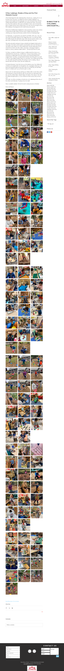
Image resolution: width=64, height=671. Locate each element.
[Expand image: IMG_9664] (24, 437)
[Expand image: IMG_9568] (37, 196)
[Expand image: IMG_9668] (12, 297)
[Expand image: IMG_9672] (12, 196)
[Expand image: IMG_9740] (24, 297)
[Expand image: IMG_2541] (12, 563)
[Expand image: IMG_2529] (12, 551)
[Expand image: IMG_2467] (12, 512)
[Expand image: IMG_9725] (12, 171)
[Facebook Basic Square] (47, 132)
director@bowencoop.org (28, 663)
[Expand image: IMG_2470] (24, 512)
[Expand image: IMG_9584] (12, 95)
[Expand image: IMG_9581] (24, 133)
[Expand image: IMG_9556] (24, 221)
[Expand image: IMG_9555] (12, 285)
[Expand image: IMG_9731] (24, 361)
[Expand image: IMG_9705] (12, 449)
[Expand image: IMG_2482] (37, 475)
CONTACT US (8, 657)
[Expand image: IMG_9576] (24, 285)
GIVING (7, 655)
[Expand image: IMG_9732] (12, 361)
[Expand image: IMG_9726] (37, 374)
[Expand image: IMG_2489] (12, 500)
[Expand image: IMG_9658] (12, 310)
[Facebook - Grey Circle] (29, 651)
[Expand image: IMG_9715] (37, 424)
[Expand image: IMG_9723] (37, 133)
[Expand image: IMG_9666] (37, 297)
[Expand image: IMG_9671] (24, 108)
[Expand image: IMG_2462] (12, 538)
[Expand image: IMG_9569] (24, 145)
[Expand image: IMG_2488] (12, 487)
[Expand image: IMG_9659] (24, 424)
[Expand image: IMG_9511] (37, 563)
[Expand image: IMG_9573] (24, 208)
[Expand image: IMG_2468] (24, 525)
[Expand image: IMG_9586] (12, 462)
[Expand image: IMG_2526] (24, 500)
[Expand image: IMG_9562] (12, 411)
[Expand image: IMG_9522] (12, 576)
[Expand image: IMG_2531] (12, 475)
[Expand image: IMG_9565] (24, 310)
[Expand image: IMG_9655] (12, 437)
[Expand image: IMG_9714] (24, 246)
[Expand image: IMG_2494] (24, 487)
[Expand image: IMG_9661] (12, 424)
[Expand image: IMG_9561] (24, 272)
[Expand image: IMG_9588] (24, 158)
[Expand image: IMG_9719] (12, 108)
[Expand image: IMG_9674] (12, 158)
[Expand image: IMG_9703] (37, 411)
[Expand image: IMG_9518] (12, 589)
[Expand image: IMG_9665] (37, 246)
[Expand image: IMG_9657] (24, 234)
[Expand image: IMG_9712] (24, 335)
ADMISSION (8, 651)
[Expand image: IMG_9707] (12, 234)
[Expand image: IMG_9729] (12, 374)
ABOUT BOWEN (8, 649)
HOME (7, 647)
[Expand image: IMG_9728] (37, 386)
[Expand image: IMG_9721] (12, 348)
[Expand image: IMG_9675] (24, 120)
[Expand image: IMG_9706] (37, 272)
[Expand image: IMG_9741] (12, 145)
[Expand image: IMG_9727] (24, 386)
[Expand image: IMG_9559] (37, 234)
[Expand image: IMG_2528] (24, 563)
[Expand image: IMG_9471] (37, 576)
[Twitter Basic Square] (49, 132)
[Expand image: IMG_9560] (12, 323)
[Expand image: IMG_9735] (12, 183)
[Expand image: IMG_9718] (24, 95)
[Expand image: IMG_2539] (37, 512)
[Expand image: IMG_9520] (24, 576)
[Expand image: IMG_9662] (24, 411)
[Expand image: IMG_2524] (24, 551)
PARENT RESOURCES (9, 653)
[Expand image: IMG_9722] (12, 120)
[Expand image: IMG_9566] (24, 399)
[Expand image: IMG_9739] (12, 399)
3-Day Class (8, 604)
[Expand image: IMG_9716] (24, 323)
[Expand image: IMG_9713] (12, 259)
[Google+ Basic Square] (51, 132)
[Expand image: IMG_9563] (37, 399)
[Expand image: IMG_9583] (12, 272)
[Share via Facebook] (6, 608)
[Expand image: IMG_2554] (37, 551)
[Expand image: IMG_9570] (37, 145)
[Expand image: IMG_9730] (12, 386)
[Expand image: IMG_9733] (37, 361)
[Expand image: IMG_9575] (37, 449)
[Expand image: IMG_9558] (37, 335)
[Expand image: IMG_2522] (24, 538)
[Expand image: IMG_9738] (12, 335)
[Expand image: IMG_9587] (37, 95)
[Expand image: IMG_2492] (24, 475)
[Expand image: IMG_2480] (37, 487)
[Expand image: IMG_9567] (37, 183)
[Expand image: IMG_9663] (37, 310)
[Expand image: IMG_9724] (24, 374)
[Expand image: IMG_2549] (24, 462)
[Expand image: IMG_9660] (24, 196)
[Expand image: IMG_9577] (24, 348)
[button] (25, 6)
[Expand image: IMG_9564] (37, 323)
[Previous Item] (49, 16)
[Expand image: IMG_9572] (37, 158)
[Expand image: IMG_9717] (12, 208)
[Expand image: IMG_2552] (37, 462)
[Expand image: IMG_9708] (12, 246)
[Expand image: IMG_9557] (24, 449)
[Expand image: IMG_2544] (12, 525)
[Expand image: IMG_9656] (37, 285)
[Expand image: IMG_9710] (37, 221)
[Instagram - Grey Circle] (34, 651)
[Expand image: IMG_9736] (37, 208)
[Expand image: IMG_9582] (12, 133)
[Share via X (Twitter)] (9, 608)
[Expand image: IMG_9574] (37, 120)
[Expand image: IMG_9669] (24, 171)
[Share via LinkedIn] (12, 608)
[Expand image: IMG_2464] (37, 538)
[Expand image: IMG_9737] (12, 221)
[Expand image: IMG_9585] (24, 259)
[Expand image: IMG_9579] (37, 108)
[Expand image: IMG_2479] (37, 500)
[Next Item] (58, 16)
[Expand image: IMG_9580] (24, 183)
